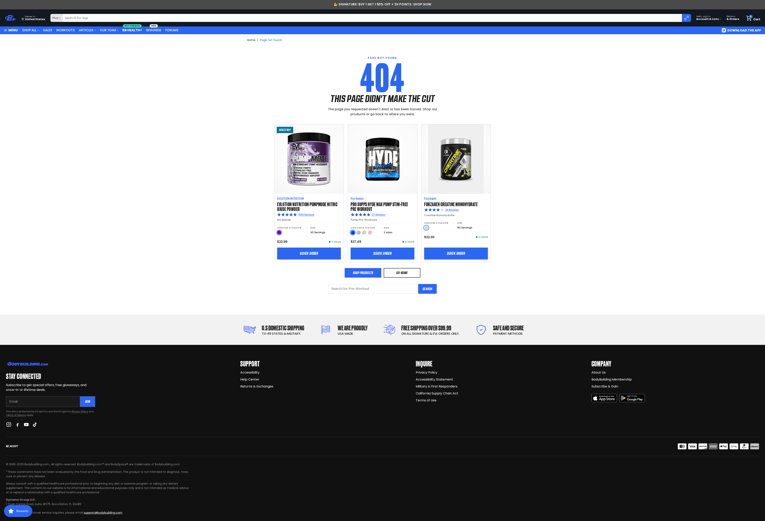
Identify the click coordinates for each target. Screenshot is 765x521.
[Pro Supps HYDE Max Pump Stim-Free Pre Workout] (382, 159)
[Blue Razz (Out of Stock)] (358, 232)
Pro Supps (357, 198)
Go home (402, 273)
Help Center (249, 379)
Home (251, 40)
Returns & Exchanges (256, 386)
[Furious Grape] (279, 232)
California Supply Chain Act (437, 393)
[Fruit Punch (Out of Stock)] (370, 232)
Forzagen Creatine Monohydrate (451, 204)
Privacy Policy (80, 411)
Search (427, 289)
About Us (598, 372)
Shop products (363, 273)
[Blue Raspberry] (353, 232)
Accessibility (250, 372)
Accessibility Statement (434, 379)
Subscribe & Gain (604, 386)
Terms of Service (16, 415)
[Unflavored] (426, 228)
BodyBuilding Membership (611, 379)
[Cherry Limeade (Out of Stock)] (364, 232)
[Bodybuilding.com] (10, 18)
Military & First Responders (436, 386)
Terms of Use (426, 400)
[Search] (686, 18)
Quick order (309, 253)
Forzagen (430, 198)
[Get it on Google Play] (632, 398)
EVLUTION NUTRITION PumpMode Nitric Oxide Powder (307, 206)
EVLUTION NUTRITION (290, 198)
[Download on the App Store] (604, 398)
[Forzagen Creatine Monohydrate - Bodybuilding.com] (456, 159)
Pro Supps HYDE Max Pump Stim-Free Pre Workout (379, 206)
